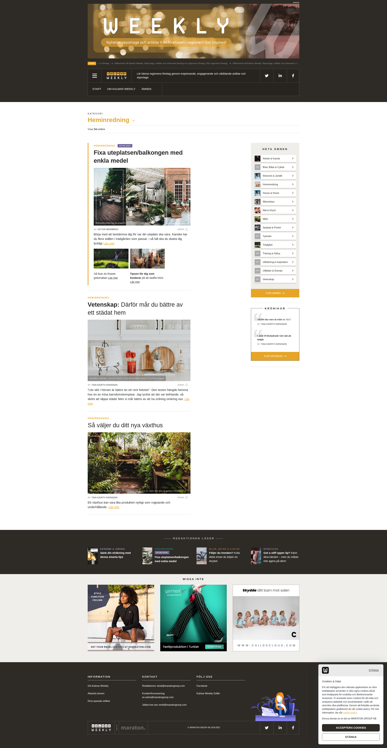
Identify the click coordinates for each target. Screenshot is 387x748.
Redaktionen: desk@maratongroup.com (163, 686)
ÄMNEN (146, 89)
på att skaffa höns (146, 277)
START (96, 89)
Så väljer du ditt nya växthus (125, 425)
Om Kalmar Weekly (121, 89)
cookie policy (350, 712)
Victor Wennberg (108, 229)
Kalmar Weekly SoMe (208, 693)
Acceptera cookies (351, 727)
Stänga (374, 670)
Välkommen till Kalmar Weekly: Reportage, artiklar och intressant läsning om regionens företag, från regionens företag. (132, 63)
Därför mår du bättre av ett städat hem (135, 308)
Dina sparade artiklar (99, 701)
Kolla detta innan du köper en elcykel (224, 557)
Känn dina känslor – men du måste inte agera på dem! (280, 557)
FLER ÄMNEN (273, 293)
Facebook (202, 686)
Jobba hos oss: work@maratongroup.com (164, 705)
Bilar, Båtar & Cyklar (224, 549)
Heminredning (104, 145)
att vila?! (274, 319)
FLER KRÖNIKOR (273, 356)
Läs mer (109, 243)
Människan (270, 549)
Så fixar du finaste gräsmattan (106, 275)
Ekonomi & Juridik (112, 549)
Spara (180, 229)
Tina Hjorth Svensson (104, 385)
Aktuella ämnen (96, 693)
